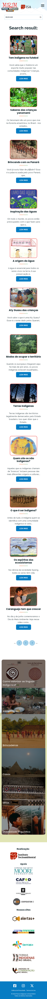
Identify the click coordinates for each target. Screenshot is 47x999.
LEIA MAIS (23, 79)
